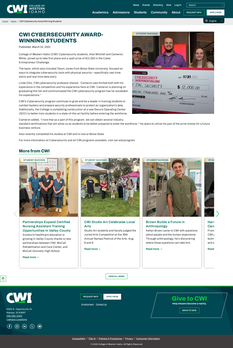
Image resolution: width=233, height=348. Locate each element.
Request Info (194, 12)
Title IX (92, 338)
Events (146, 5)
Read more (49, 257)
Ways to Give (189, 310)
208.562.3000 (14, 316)
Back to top (3, 279)
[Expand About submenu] (176, 15)
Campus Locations (16, 319)
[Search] (222, 5)
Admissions (121, 12)
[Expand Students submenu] (140, 15)
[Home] (19, 297)
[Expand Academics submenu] (100, 15)
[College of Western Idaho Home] (26, 9)
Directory (158, 5)
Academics (100, 12)
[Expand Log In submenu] (178, 8)
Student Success (147, 33)
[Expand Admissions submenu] (121, 15)
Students (140, 12)
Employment (87, 304)
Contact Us (101, 304)
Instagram (17, 326)
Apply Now (215, 12)
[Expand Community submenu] (159, 15)
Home (5, 21)
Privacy (129, 338)
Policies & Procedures (110, 338)
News (136, 5)
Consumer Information (148, 338)
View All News (116, 276)
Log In (177, 5)
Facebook (9, 326)
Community (159, 12)
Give (168, 5)
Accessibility (78, 338)
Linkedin (25, 326)
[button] (218, 214)
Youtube (40, 326)
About (176, 12)
